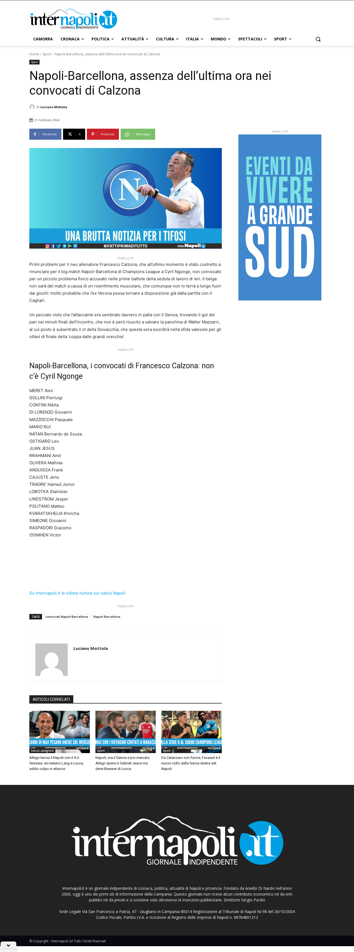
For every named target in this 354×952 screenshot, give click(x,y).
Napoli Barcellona (106, 616)
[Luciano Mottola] (33, 107)
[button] (318, 39)
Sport (47, 54)
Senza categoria (42, 751)
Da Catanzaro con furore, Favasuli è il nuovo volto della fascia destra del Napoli (190, 763)
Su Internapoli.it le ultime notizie (61, 593)
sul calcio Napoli (110, 593)
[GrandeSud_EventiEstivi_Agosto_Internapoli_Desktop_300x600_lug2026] (280, 217)
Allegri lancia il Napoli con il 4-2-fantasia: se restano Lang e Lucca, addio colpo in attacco (56, 763)
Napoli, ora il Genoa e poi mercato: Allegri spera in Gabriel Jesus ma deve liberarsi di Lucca (122, 763)
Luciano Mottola (53, 107)
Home (34, 54)
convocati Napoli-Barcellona (66, 616)
